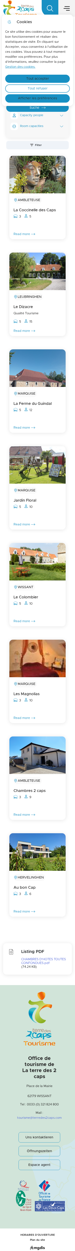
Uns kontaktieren (39, 1137)
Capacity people (31, 115)
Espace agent (39, 1165)
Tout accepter (37, 78)
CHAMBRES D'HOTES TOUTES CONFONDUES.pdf (43, 961)
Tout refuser (38, 88)
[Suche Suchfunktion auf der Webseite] (50, 8)
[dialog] (37, 60)
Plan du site (37, 1240)
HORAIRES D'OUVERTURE (37, 1235)
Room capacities (31, 126)
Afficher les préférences (37, 98)
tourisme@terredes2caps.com (39, 1117)
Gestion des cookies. (20, 66)
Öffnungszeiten (39, 1151)
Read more (22, 234)
